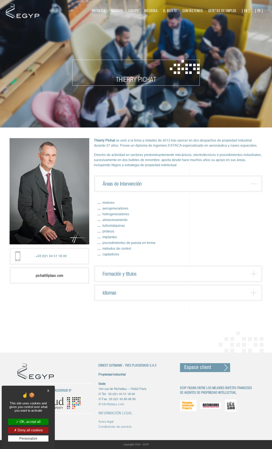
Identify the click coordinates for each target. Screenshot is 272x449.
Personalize (28, 438)
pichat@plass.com (49, 275)
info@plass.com (113, 404)
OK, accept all (30, 422)
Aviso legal (105, 421)
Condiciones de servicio (115, 426)
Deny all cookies (30, 430)
